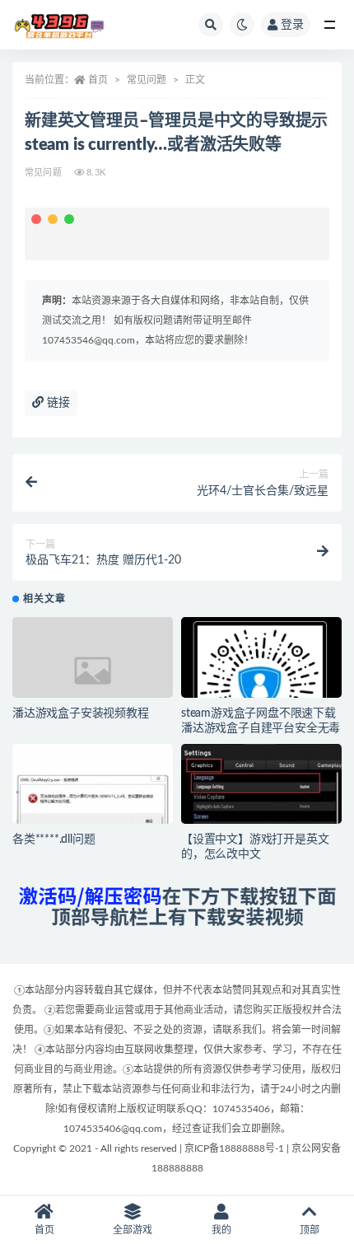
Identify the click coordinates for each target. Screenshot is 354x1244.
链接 (57, 403)
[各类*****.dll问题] (92, 803)
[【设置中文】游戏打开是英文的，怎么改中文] (261, 793)
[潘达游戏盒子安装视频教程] (92, 670)
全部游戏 (132, 1230)
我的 (221, 1230)
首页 (98, 80)
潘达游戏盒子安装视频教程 (80, 713)
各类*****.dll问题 (53, 839)
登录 (292, 24)
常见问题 (146, 80)
